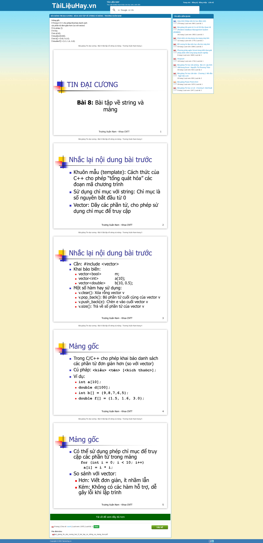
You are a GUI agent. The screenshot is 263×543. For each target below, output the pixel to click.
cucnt (69, 527)
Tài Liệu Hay (113, 2)
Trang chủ (186, 2)
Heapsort (180, 59)
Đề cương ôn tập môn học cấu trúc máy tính (193, 44)
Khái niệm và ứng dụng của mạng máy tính (193, 38)
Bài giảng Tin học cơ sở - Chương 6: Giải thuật (194, 88)
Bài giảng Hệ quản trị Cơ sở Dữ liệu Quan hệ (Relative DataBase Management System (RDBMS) (192, 29)
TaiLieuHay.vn (66, 541)
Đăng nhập (203, 2)
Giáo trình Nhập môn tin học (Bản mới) (191, 21)
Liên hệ (211, 2)
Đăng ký (195, 2)
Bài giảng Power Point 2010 (187, 82)
